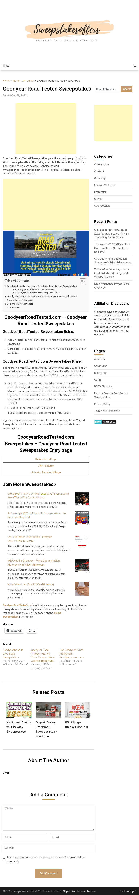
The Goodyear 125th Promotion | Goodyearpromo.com (72, 654)
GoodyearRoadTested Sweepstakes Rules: (36, 290)
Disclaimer (100, 372)
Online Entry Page (45, 459)
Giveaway (99, 178)
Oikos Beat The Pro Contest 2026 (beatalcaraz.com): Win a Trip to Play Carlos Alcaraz (112, 233)
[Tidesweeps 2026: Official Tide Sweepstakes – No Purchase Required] (82, 518)
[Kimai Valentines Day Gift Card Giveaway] (82, 589)
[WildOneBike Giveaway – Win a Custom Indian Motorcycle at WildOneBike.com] (82, 565)
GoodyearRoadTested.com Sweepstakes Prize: (38, 293)
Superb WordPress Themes (79, 891)
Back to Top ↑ (128, 891)
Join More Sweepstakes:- (20, 303)
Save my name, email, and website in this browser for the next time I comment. (46, 859)
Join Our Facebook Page (46, 472)
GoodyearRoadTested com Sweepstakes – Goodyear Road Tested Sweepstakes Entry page (42, 298)
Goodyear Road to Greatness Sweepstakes (13, 654)
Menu (6, 65)
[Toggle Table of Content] (81, 281)
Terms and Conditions (107, 411)
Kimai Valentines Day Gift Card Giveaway (31, 584)
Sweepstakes (102, 205)
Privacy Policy (102, 404)
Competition (101, 164)
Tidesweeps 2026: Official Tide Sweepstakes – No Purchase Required (112, 248)
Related (15, 307)
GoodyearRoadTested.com (17, 605)
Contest (99, 171)
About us (99, 359)
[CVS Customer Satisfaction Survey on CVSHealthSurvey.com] (82, 542)
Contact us (100, 366)
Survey (98, 198)
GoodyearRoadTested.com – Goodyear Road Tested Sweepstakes (42, 286)
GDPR (97, 379)
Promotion (100, 192)
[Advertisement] (45, 128)
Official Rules (46, 465)
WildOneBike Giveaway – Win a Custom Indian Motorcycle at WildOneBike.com (111, 273)
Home (6, 80)
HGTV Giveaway (103, 386)
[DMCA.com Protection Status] (105, 423)
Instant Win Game (23, 80)
